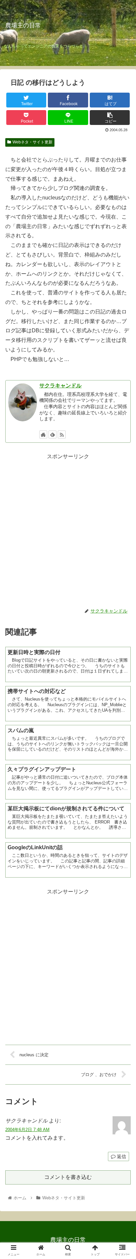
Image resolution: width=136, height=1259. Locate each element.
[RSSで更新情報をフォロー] (62, 434)
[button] (122, 810)
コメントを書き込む (68, 1177)
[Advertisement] (68, 529)
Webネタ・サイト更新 (32, 142)
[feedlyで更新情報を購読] (52, 434)
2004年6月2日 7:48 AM (27, 1129)
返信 (121, 1156)
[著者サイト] (43, 434)
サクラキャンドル (60, 385)
